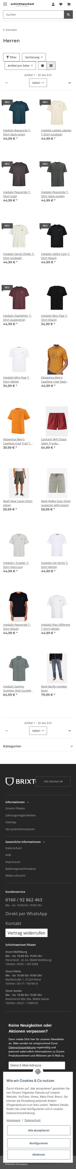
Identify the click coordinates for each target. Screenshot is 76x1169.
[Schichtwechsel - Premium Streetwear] (22, 4)
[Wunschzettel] (61, 4)
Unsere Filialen (15, 808)
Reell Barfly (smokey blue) (54, 688)
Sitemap (10, 822)
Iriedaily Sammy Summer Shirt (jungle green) (17, 689)
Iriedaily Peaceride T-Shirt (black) (17, 627)
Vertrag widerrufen (26, 933)
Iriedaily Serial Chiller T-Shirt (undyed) (18, 256)
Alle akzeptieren (38, 1130)
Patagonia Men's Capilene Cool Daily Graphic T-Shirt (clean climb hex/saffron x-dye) (57, 380)
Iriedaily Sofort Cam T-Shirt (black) (55, 256)
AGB (8, 855)
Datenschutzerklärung (22, 1047)
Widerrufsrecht (15, 875)
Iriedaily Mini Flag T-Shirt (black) (54, 318)
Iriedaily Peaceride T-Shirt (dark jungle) (55, 194)
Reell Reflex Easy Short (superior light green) (56, 503)
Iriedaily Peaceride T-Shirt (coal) (17, 194)
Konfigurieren (39, 1143)
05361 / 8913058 (27, 964)
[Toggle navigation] (5, 2)
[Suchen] (68, 14)
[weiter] (69, 83)
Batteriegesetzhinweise (20, 869)
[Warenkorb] (69, 4)
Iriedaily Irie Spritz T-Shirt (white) (54, 565)
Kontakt (13, 923)
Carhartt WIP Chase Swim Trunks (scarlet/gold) (53, 441)
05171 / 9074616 (27, 983)
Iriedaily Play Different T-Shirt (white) (55, 627)
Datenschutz (13, 848)
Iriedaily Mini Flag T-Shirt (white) (16, 379)
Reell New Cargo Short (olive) (17, 503)
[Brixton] (25, 781)
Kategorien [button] (12, 746)
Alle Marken (52, 781)
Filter (13, 57)
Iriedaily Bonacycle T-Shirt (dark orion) (17, 132)
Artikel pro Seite (18, 65)
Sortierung (32, 57)
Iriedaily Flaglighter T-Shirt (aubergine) (17, 318)
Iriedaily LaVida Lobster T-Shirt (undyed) (56, 132)
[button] (53, 4)
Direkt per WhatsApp (26, 914)
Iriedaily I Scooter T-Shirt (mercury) (16, 565)
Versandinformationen (20, 829)
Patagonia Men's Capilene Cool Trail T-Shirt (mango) (17, 441)
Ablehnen (38, 1154)
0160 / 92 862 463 (23, 900)
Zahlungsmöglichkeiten (20, 815)
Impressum (12, 862)
